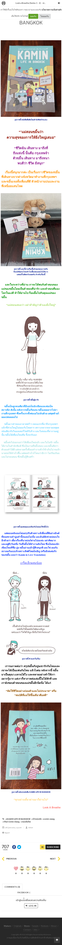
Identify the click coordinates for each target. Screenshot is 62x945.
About (54, 926)
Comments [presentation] (12, 887)
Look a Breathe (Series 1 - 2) (28, 3)
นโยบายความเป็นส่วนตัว (52, 10)
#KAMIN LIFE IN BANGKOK (17, 819)
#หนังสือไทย (26, 822)
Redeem (44, 926)
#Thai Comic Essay (11, 822)
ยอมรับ (33, 16)
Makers (10, 3)
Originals (18, 926)
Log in (32, 905)
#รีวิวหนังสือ (36, 819)
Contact (27, 929)
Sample (35, 926)
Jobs (35, 929)
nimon (45, 3)
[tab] (12, 886)
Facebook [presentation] (23, 893)
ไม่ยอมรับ (45, 16)
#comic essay (49, 819)
